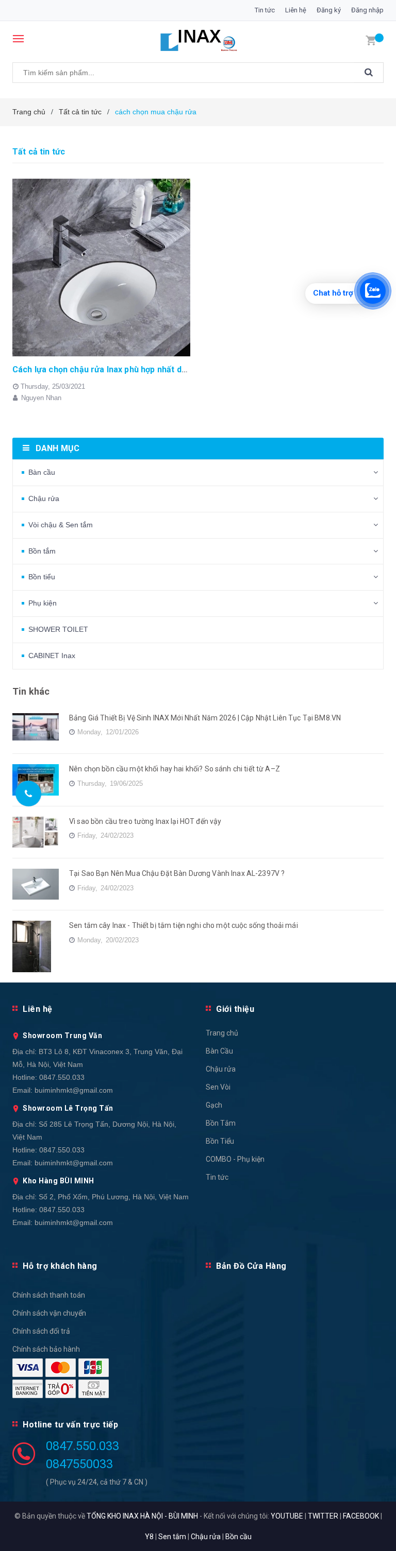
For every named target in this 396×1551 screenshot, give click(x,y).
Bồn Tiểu (220, 1141)
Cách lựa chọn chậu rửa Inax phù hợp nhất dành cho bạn (120, 369)
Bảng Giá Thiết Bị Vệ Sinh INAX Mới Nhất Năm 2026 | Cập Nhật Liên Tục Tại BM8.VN (205, 718)
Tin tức (265, 10)
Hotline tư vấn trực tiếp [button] (70, 1424)
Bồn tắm (42, 551)
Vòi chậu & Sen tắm (60, 525)
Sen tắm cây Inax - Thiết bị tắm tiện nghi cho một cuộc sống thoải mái (183, 925)
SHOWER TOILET (58, 629)
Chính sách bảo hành (46, 1349)
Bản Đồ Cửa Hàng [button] (251, 1266)
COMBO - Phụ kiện (235, 1159)
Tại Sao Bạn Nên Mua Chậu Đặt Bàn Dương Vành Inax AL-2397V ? (177, 873)
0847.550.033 (62, 1077)
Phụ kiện (42, 603)
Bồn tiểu (41, 577)
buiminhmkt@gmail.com (74, 1090)
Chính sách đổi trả (41, 1331)
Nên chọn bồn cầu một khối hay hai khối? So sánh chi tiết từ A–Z (174, 769)
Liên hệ (295, 10)
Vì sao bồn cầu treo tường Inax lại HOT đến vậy (145, 821)
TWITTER (323, 1516)
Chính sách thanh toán (48, 1295)
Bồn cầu (238, 1536)
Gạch (214, 1105)
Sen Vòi (218, 1087)
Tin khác (31, 691)
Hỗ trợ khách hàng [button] (60, 1266)
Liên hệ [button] (38, 1009)
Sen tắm (172, 1536)
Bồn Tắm (221, 1123)
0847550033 (79, 1464)
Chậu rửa (43, 498)
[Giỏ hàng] (371, 40)
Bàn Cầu (219, 1051)
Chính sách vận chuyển (49, 1313)
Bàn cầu (41, 472)
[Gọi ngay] (28, 794)
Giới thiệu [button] (235, 1009)
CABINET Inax (51, 655)
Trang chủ (222, 1033)
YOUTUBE (287, 1516)
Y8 (149, 1536)
